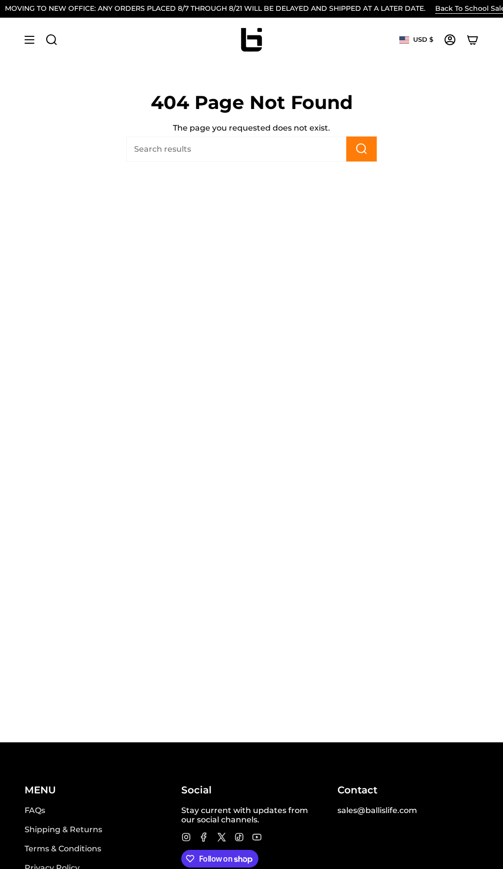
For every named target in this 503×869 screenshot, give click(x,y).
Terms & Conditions (63, 848)
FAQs (35, 810)
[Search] (361, 149)
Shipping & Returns (63, 829)
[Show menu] (29, 39)
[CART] (472, 39)
